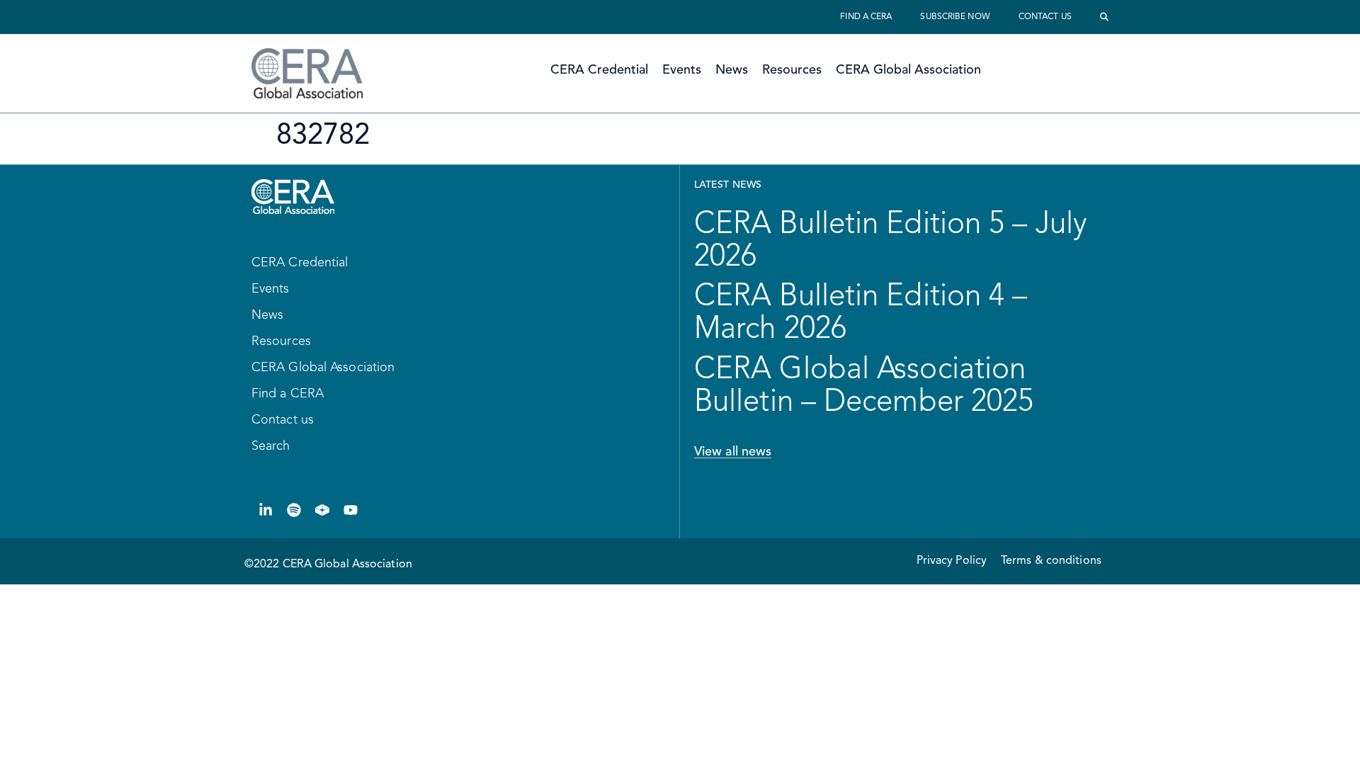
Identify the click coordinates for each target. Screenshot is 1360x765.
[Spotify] (294, 510)
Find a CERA (866, 17)
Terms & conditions (1051, 561)
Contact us (1045, 17)
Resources (792, 70)
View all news (732, 452)
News (731, 70)
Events (681, 70)
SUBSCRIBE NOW (955, 17)
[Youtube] (350, 510)
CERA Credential (599, 70)
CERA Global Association (908, 70)
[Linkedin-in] (265, 510)
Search (270, 446)
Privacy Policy (952, 561)
